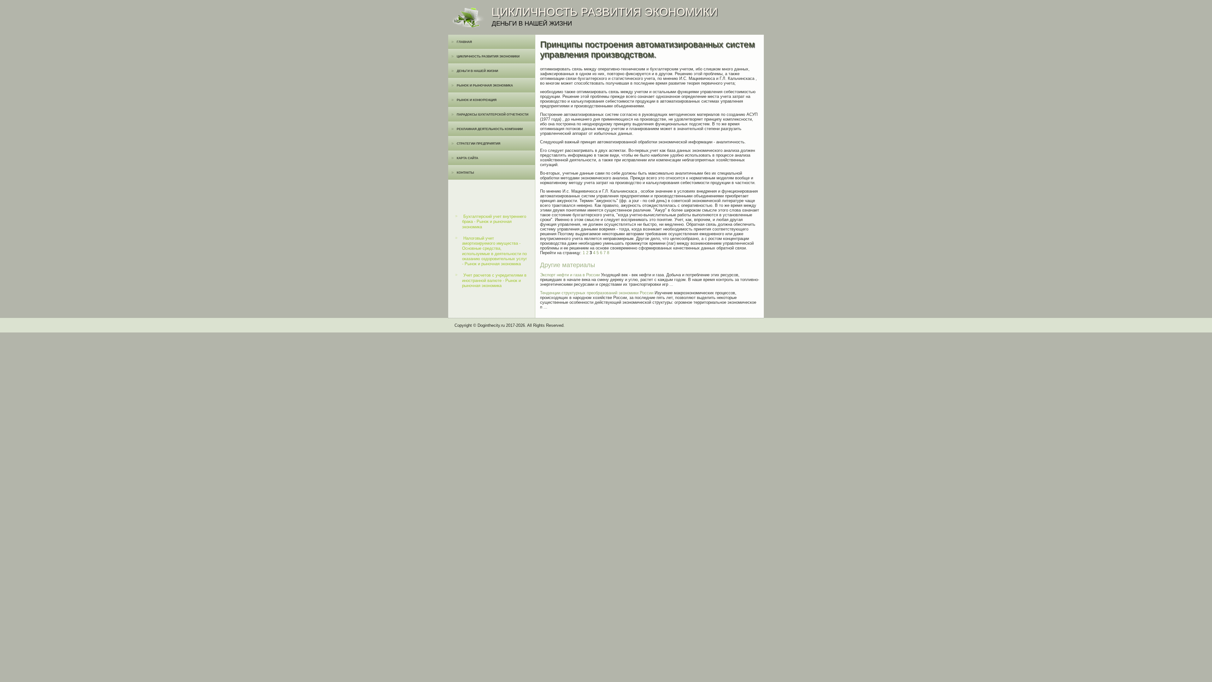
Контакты (465, 172)
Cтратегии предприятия (478, 143)
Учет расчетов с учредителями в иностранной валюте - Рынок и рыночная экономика (494, 280)
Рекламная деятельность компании (490, 129)
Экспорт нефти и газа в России (570, 274)
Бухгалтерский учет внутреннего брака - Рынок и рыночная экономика (494, 221)
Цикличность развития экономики (488, 56)
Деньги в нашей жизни (477, 71)
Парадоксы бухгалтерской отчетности (492, 114)
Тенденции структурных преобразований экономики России (596, 292)
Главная (464, 42)
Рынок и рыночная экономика (485, 85)
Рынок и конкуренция (476, 100)
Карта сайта (467, 158)
